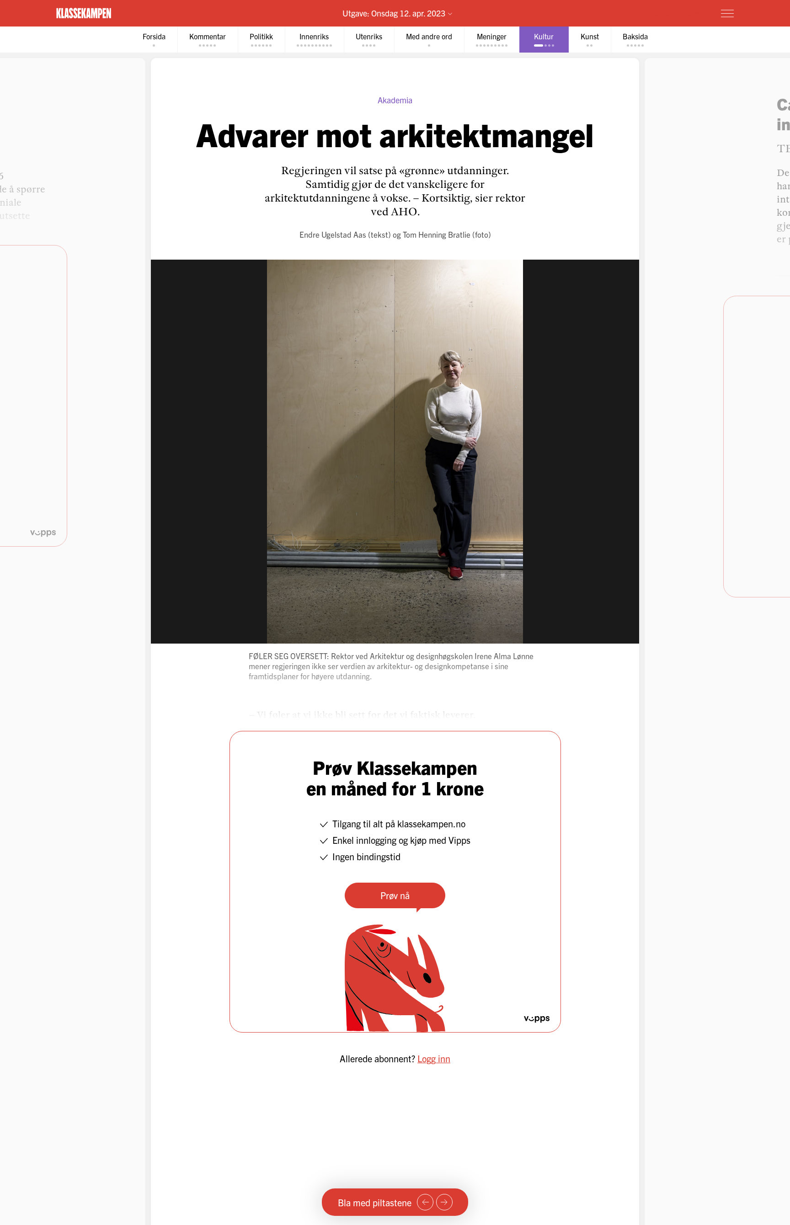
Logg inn (433, 1058)
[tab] (154, 40)
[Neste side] (444, 1202)
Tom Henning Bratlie (436, 234)
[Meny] (727, 13)
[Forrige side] (425, 1202)
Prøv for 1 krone (673, 12)
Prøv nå (395, 895)
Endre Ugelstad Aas (332, 234)
